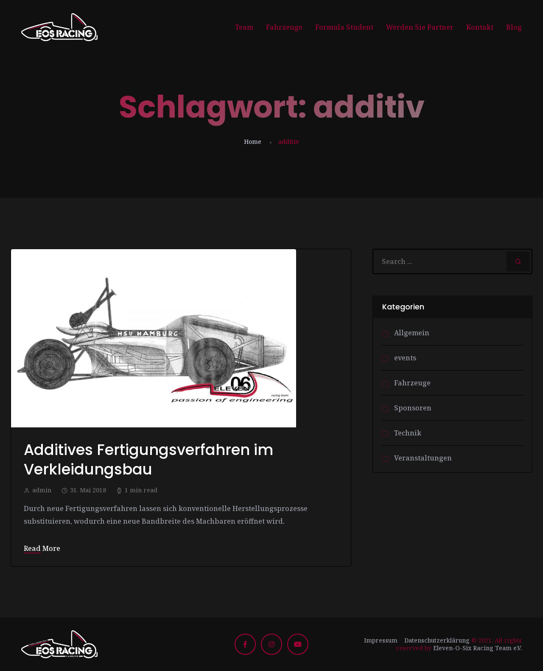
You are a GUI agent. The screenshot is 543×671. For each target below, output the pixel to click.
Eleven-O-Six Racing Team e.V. (477, 648)
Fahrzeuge (284, 27)
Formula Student (344, 27)
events (405, 357)
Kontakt (479, 27)
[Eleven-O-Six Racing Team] (59, 27)
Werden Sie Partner (419, 27)
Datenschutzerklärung (437, 640)
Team (244, 27)
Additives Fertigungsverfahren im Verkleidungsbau (148, 459)
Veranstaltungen (423, 458)
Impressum (380, 640)
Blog (514, 27)
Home (252, 142)
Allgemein (411, 332)
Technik (407, 433)
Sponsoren (412, 408)
